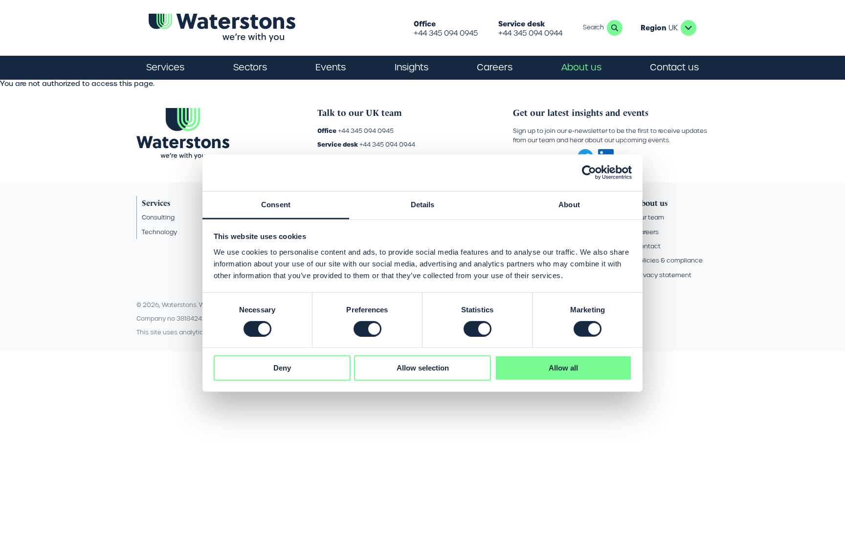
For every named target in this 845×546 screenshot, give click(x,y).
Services (156, 203)
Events (330, 67)
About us (651, 203)
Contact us (674, 67)
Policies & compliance (669, 260)
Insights (411, 67)
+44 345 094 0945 (446, 33)
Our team (650, 217)
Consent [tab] (275, 204)
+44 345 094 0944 (530, 33)
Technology (159, 232)
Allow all (563, 368)
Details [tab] (423, 204)
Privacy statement (663, 275)
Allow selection (423, 368)
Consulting (158, 217)
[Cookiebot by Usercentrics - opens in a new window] (589, 172)
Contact (648, 246)
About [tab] (569, 204)
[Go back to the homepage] (222, 28)
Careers (647, 232)
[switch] (367, 329)
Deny (282, 368)
